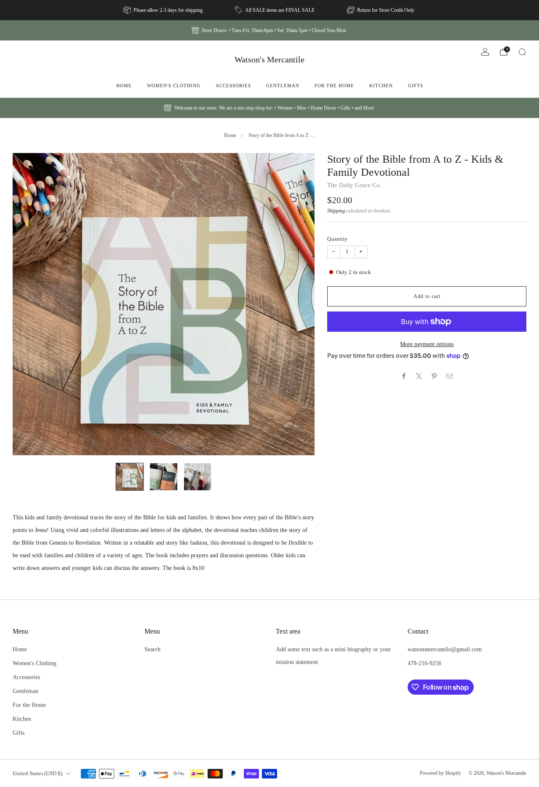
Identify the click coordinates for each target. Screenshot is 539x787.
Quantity (337, 239)
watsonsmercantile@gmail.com (445, 649)
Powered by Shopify (440, 773)
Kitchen (381, 85)
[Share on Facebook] (404, 376)
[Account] (485, 52)
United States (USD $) (37, 773)
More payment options (427, 344)
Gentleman (282, 85)
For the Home (334, 85)
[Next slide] (298, 304)
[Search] (522, 52)
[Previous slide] (29, 304)
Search (152, 649)
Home (124, 85)
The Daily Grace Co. (354, 185)
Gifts (415, 85)
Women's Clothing (173, 85)
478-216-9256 (424, 663)
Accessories (233, 85)
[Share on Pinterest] (434, 376)
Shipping (336, 211)
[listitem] (163, 10)
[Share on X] (419, 376)
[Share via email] (449, 376)
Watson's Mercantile (269, 59)
